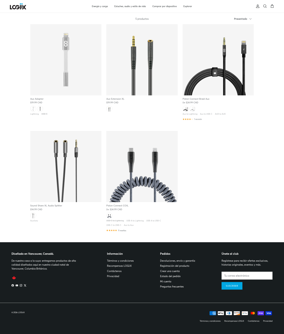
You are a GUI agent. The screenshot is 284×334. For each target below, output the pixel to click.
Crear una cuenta (170, 271)
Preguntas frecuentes (172, 286)
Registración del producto (174, 265)
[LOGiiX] (18, 6)
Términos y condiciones (120, 260)
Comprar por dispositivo (164, 6)
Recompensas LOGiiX (119, 265)
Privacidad (113, 276)
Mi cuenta (165, 281)
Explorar (187, 6)
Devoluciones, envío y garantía (177, 260)
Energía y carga (100, 6)
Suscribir (232, 286)
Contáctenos (114, 271)
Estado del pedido (170, 276)
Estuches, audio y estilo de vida (130, 6)
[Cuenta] (257, 6)
